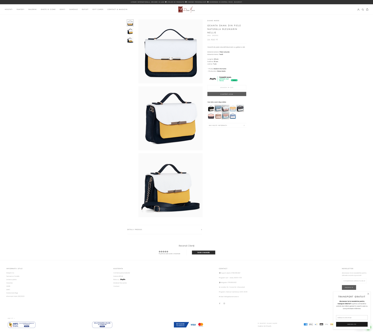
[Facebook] (219, 303)
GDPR (8, 286)
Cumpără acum (226, 94)
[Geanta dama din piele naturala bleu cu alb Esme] (218, 106)
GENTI (62, 9)
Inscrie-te (349, 287)
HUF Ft (10, 318)
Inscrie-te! (351, 324)
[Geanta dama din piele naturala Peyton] (225, 106)
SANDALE (73, 9)
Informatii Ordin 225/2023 (15, 296)
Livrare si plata (11, 279)
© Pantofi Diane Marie (267, 323)
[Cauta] (363, 9)
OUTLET (85, 9)
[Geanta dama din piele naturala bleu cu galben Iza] (233, 106)
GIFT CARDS (98, 9)
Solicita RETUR (118, 276)
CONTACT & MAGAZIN (118, 9)
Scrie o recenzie (203, 252)
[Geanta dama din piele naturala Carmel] (211, 113)
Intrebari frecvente (120, 283)
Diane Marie (213, 21)
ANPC (8, 290)
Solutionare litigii (12, 293)
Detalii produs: (135, 229)
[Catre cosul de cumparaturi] (367, 9)
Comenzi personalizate (121, 273)
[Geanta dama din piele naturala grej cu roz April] (218, 113)
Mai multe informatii (218, 125)
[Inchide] (368, 294)
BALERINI (33, 9)
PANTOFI (20, 9)
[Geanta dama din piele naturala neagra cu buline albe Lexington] (211, 106)
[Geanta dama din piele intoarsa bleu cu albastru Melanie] (233, 113)
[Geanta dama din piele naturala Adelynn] (240, 106)
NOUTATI (9, 9)
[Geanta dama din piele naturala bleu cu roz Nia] (225, 113)
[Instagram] (224, 303)
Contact (116, 286)
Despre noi (10, 273)
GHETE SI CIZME (48, 9)
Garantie (9, 283)
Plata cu (116, 279)
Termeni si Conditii (12, 276)
